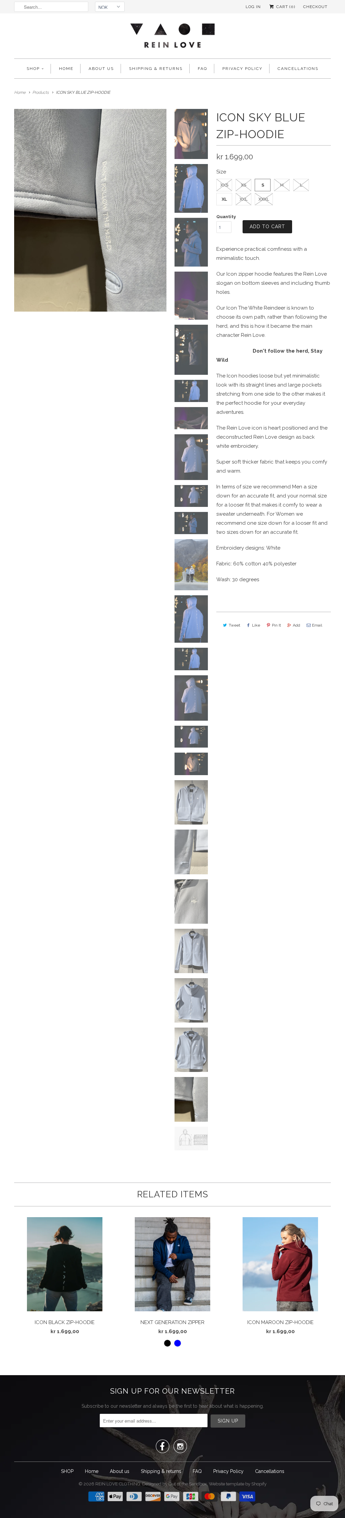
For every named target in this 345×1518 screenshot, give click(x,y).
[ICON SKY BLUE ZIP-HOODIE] (90, 210)
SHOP (33, 68)
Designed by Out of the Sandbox (174, 1483)
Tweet (234, 625)
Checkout (315, 6)
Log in (253, 6)
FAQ (202, 68)
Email (317, 625)
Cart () (285, 6)
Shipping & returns (156, 68)
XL (224, 199)
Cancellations (298, 68)
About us (101, 68)
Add (296, 625)
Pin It (276, 625)
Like (256, 625)
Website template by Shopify (237, 1483)
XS (243, 185)
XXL (244, 199)
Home (66, 68)
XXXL (263, 199)
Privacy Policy (242, 68)
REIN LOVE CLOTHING (117, 1483)
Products (40, 92)
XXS (224, 185)
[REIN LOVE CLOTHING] (172, 38)
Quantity (226, 216)
